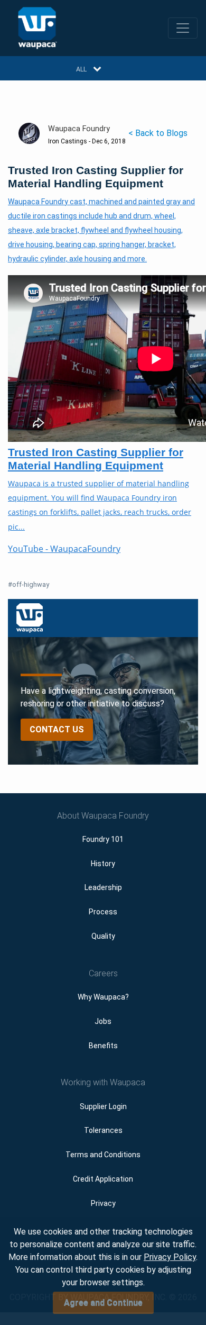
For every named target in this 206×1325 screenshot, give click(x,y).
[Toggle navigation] (183, 28)
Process (103, 911)
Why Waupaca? (103, 997)
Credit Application (103, 1179)
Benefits (103, 1045)
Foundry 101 (103, 839)
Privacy (103, 1203)
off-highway (28, 584)
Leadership (103, 887)
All (81, 69)
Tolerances (103, 1130)
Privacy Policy (170, 1257)
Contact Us (57, 729)
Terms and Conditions (103, 1154)
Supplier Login (103, 1106)
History (103, 863)
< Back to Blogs (158, 133)
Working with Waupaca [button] (103, 1082)
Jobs (103, 1021)
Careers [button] (103, 973)
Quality (103, 936)
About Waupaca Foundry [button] (103, 816)
